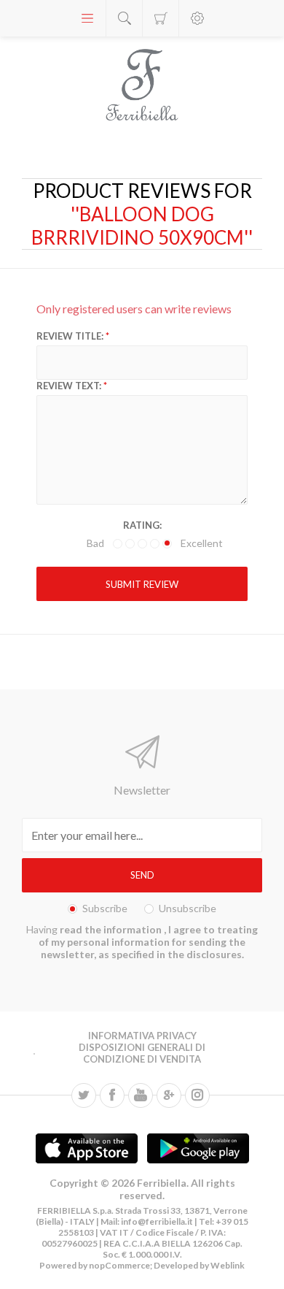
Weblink (227, 1265)
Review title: (69, 336)
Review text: (68, 385)
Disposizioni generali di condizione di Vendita (142, 1053)
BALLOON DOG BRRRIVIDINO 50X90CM (137, 225)
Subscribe (104, 908)
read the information (112, 929)
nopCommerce (118, 1265)
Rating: (142, 525)
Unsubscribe (187, 908)
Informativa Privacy (142, 1035)
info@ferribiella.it (157, 1221)
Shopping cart (160, 18)
